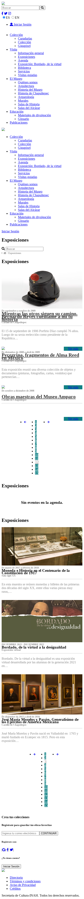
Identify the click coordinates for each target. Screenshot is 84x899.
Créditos (15, 888)
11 (36, 458)
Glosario (23, 119)
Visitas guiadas (27, 75)
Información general (31, 53)
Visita (13, 49)
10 (36, 455)
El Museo (16, 78)
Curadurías (25, 38)
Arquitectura (26, 86)
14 (36, 469)
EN (17, 17)
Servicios (24, 71)
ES (8, 17)
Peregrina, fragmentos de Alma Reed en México (40, 356)
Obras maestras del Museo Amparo (39, 396)
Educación (16, 111)
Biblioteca (24, 67)
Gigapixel (24, 45)
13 (36, 465)
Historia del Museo (30, 89)
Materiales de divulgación (34, 115)
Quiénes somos (28, 82)
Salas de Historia (29, 104)
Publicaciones (19, 122)
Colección (16, 35)
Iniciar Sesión (22, 24)
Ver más (73, 348)
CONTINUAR (48, 833)
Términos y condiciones (25, 881)
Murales (23, 100)
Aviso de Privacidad (23, 885)
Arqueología (26, 97)
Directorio (16, 877)
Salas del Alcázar (29, 108)
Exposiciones (26, 56)
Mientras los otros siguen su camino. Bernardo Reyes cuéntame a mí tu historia (39, 316)
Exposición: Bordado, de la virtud (39, 64)
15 (36, 473)
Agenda (23, 60)
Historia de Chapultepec (33, 93)
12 (37, 462)
